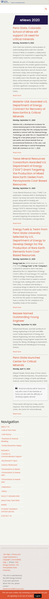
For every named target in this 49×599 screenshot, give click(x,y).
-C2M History (6, 434)
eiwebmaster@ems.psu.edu (13, 589)
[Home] (12, 2)
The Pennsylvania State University (11, 567)
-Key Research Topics (9, 461)
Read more (17, 95)
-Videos (4, 491)
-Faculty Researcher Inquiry (11, 445)
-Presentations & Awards (10, 469)
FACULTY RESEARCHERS (10, 496)
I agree (37, 596)
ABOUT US (5, 427)
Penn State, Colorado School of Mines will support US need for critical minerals (27, 33)
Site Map (6, 554)
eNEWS (4, 505)
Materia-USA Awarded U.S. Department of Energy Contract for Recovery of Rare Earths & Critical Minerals (30, 109)
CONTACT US (6, 516)
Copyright (6, 559)
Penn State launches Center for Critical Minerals (26, 361)
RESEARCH (5, 450)
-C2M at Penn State (8, 430)
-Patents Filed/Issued (9, 465)
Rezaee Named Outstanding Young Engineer (26, 317)
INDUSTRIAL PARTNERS (10, 500)
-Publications (6, 487)
